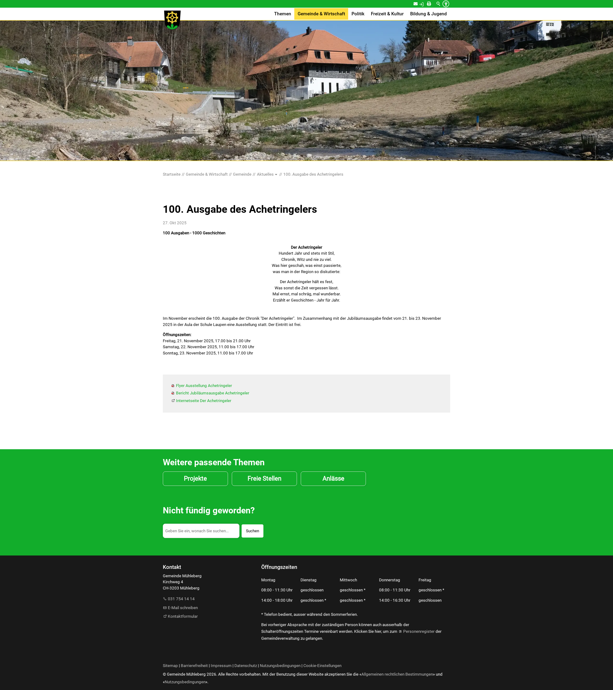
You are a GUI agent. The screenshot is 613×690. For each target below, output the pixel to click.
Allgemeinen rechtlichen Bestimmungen (397, 674)
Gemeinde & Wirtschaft (321, 14)
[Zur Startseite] (172, 20)
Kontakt (418, 3)
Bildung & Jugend (428, 14)
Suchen (252, 530)
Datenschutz (245, 665)
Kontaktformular (183, 616)
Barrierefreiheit (194, 665)
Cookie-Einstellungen (322, 665)
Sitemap (170, 665)
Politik (358, 14)
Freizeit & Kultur (387, 14)
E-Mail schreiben (183, 607)
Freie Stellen (264, 478)
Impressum (221, 665)
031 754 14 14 (181, 598)
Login (426, 3)
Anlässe (333, 478)
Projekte (195, 478)
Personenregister (419, 631)
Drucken (433, 3)
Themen (282, 14)
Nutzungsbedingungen (280, 665)
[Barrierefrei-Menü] (446, 3)
